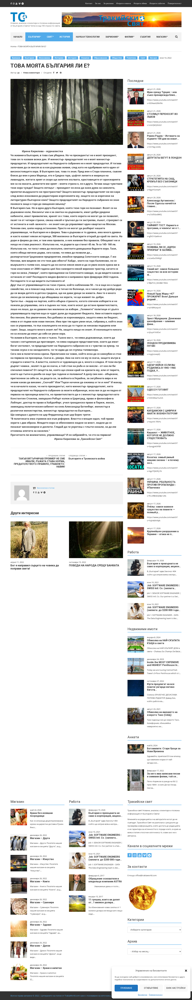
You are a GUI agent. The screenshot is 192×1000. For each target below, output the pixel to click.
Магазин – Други (40, 838)
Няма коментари (31, 73)
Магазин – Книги (40, 881)
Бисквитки (142, 994)
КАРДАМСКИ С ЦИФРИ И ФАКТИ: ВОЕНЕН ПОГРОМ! (162, 412)
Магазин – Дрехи (40, 945)
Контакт (88, 3)
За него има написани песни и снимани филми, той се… (163, 775)
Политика (131, 58)
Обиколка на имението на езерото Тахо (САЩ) (162, 713)
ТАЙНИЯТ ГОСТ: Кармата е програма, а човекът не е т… (164, 227)
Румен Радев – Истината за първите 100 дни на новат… (163, 137)
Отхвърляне (151, 988)
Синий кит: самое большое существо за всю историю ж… (163, 272)
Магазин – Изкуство (42, 859)
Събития (145, 37)
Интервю (59, 58)
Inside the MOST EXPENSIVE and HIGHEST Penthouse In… (163, 664)
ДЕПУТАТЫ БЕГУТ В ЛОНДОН (164, 157)
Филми (129, 37)
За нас (98, 3)
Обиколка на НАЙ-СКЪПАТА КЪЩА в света (163, 642)
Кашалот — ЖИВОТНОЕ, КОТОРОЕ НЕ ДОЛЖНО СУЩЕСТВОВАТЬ (161, 435)
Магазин (161, 37)
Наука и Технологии (88, 37)
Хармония (112, 37)
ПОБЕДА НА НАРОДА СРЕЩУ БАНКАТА (94, 565)
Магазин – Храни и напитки (46, 968)
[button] (186, 970)
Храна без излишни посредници (41, 814)
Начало (18, 37)
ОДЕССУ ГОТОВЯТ (157, 389)
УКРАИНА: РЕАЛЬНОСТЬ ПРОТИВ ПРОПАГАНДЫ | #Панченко (161, 485)
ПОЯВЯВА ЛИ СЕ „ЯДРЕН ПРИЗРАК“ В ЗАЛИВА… (161, 248)
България (34, 37)
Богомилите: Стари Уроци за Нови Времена (163, 750)
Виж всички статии (45, 488)
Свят (49, 37)
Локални (85, 58)
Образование (100, 58)
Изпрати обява (140, 3)
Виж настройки (175, 988)
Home (13, 46)
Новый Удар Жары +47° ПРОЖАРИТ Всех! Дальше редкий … (162, 296)
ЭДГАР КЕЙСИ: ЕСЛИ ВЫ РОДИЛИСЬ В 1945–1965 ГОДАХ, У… (161, 368)
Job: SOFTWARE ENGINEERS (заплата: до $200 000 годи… (163, 609)
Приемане (126, 988)
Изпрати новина (123, 3)
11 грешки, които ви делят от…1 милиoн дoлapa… (104, 901)
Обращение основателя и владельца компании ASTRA (105, 880)
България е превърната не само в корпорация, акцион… (164, 565)
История (65, 37)
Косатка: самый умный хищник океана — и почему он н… (163, 460)
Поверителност (156, 994)
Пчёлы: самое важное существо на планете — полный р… (161, 509)
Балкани (16, 58)
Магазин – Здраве (40, 924)
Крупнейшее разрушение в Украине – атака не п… (163, 533)
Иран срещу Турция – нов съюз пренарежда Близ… (162, 93)
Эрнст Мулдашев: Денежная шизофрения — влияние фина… (164, 321)
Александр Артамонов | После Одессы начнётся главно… (161, 203)
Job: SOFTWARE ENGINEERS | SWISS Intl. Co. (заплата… (163, 587)
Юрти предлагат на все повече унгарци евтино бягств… (160, 687)
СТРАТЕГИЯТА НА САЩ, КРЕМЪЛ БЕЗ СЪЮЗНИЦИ (162, 180)
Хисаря (153, 58)
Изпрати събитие (157, 3)
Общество (117, 58)
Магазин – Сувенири (42, 902)
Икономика (44, 58)
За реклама (109, 3)
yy (18, 73)
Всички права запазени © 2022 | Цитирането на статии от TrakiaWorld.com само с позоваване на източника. (60, 995)
